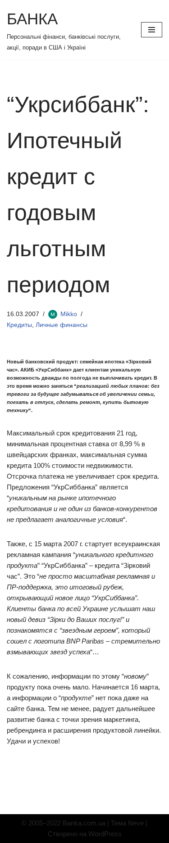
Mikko (68, 314)
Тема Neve (127, 823)
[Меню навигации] (151, 29)
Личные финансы (61, 325)
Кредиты (19, 325)
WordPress (105, 834)
